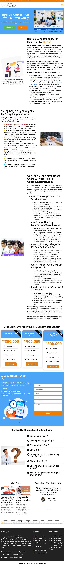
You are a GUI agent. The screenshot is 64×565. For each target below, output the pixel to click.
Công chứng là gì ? (39, 436)
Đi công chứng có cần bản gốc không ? (44, 467)
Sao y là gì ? (35, 450)
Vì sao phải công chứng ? (42, 440)
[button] (62, 5)
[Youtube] (62, 0)
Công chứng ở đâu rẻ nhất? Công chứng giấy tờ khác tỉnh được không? (23, 499)
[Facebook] (57, 0)
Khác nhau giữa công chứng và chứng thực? (45, 473)
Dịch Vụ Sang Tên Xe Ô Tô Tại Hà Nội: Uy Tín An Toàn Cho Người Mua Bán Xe (7, 499)
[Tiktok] (58, 0)
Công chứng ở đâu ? (39, 445)
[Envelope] (60, 0)
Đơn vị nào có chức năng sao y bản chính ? (44, 455)
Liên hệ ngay (10, 364)
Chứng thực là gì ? (38, 461)
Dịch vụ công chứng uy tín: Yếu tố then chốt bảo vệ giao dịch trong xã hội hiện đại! (26, 522)
